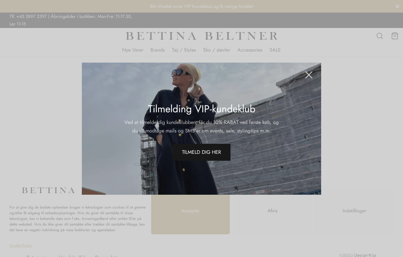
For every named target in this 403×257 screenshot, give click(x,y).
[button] (201, 152)
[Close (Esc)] (308, 74)
